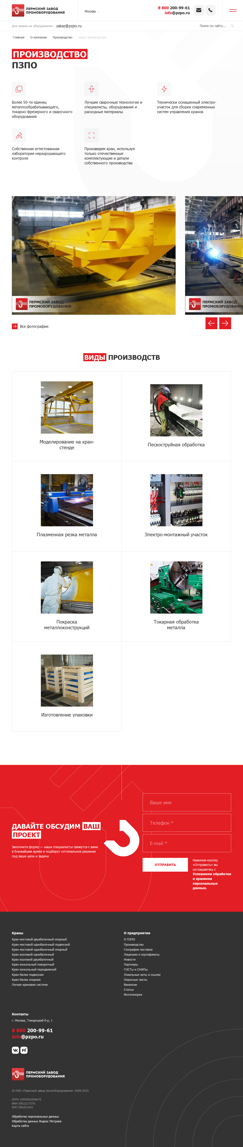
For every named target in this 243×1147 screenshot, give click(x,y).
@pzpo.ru (177, 12)
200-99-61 (174, 7)
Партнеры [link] (131, 964)
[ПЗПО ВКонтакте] (15, 1050)
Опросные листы (135, 979)
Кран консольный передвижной (34, 969)
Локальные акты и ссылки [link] (142, 974)
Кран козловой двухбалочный (32, 959)
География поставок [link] (138, 949)
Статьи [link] (129, 989)
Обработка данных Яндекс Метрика (36, 1121)
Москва (90, 11)
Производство (134, 944)
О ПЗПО (129, 939)
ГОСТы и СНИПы (136, 969)
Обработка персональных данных (35, 1116)
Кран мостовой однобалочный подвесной (41, 944)
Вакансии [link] (130, 984)
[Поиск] (232, 26)
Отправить (165, 865)
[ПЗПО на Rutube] (24, 1050)
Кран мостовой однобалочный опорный (39, 949)
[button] (211, 323)
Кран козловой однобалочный (33, 954)
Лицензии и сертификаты (141, 954)
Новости (130, 959)
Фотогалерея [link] (133, 994)
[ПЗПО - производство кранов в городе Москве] (40, 10)
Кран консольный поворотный (33, 964)
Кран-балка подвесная (28, 974)
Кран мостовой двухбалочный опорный (39, 939)
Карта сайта (20, 1126)
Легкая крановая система (30, 984)
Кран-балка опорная (26, 979)
